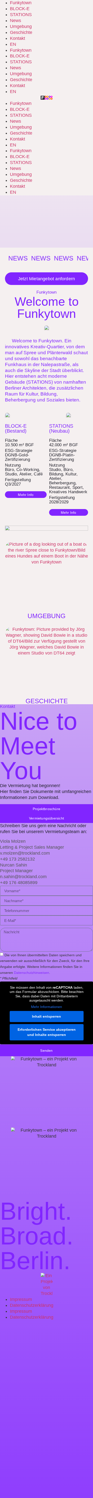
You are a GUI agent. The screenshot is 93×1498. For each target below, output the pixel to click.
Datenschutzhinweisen (31, 973)
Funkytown (20, 2)
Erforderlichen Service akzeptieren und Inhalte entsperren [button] (47, 1032)
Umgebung (21, 26)
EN (13, 44)
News (15, 20)
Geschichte (21, 32)
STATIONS (21, 14)
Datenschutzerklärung (31, 1305)
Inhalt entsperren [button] (46, 1016)
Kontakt (17, 38)
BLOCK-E (20, 8)
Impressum (21, 1299)
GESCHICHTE (47, 701)
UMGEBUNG (46, 616)
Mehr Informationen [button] (46, 1007)
